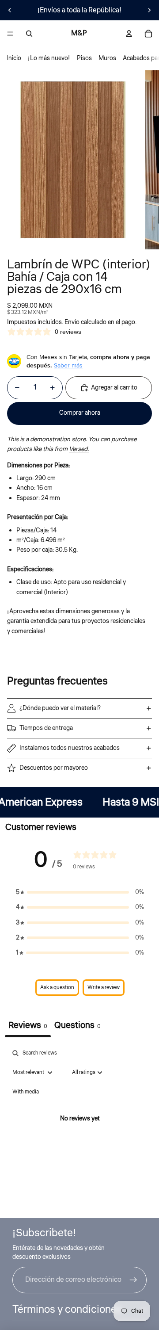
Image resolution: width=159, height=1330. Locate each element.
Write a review (103, 987)
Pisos (84, 58)
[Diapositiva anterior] (9, 10)
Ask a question (57, 987)
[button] (80, 892)
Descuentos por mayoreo (53, 768)
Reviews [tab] (27, 1025)
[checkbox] (25, 1092)
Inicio (14, 58)
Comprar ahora (79, 413)
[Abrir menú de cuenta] (129, 33)
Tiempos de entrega (46, 728)
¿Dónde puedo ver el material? (60, 708)
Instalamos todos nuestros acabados (69, 748)
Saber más (68, 365)
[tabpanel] (80, 1129)
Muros (107, 58)
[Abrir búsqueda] (29, 33)
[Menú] (10, 33)
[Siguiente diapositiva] (149, 10)
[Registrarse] (133, 1280)
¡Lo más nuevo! (49, 58)
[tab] (77, 1026)
